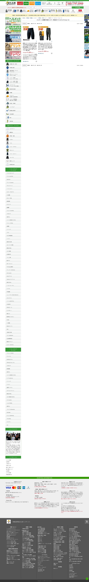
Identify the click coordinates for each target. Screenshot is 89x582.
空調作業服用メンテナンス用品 (43, 533)
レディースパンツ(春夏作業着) (27, 540)
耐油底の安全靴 (56, 548)
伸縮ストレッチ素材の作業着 (27, 545)
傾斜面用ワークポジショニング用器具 (13, 560)
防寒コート (40, 537)
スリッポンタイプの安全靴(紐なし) (60, 536)
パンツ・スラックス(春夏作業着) (28, 536)
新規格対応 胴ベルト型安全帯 (12, 551)
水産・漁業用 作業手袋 (73, 543)
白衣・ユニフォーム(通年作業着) (28, 566)
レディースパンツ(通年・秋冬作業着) (29, 559)
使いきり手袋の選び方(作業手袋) (75, 561)
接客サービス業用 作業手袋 (74, 551)
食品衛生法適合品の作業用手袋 (75, 540)
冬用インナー (44, 18)
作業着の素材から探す (42, 547)
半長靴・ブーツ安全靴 (58, 532)
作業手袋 (76, 527)
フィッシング (40, 568)
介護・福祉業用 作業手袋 (73, 549)
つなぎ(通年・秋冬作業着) (27, 554)
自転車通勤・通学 (41, 569)
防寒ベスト (40, 539)
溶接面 (55, 564)
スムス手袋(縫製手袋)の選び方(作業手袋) (75, 559)
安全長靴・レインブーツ (58, 535)
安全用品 (60, 561)
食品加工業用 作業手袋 (73, 545)
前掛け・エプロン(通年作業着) (28, 567)
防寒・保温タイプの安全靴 (58, 556)
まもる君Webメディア (73, 576)
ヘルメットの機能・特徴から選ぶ (13, 543)
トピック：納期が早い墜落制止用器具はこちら (16, 7)
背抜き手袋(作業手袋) (73, 537)
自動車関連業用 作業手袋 (73, 548)
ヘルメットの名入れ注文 (11, 545)
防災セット (56, 568)
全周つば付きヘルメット (11, 535)
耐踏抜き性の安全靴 (57, 544)
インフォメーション (76, 563)
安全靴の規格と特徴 (57, 559)
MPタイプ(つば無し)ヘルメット (12, 532)
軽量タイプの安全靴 (57, 550)
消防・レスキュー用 (10, 561)
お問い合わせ (71, 577)
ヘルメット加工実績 (10, 546)
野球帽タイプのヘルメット (11, 533)
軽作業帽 (8, 536)
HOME (23, 18)
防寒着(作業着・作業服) (41, 535)
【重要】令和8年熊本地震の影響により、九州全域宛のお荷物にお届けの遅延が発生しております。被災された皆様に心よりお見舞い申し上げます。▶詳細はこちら (44, 15)
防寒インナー (40, 541)
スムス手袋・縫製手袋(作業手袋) (75, 536)
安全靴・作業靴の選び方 (58, 558)
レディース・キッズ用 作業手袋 (75, 552)
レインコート (40, 561)
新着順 (28, 23)
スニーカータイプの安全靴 (58, 528)
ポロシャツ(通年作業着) (26, 562)
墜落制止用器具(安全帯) (13, 548)
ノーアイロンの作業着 (26, 542)
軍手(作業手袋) (72, 530)
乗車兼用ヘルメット (10, 537)
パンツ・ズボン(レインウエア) (43, 560)
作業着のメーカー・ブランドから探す (44, 544)
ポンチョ (39, 562)
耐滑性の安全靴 (56, 547)
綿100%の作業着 (41, 548)
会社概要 (70, 564)
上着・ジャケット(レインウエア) (44, 557)
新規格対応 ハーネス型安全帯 (12, 550)
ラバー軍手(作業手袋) (73, 531)
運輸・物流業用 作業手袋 (73, 547)
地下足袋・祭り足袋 (57, 533)
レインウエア (44, 554)
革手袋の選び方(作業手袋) (74, 553)
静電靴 (55, 543)
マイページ (71, 568)
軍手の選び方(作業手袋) (73, 555)
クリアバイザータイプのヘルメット (13, 530)
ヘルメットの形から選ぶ (11, 541)
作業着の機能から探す (42, 546)
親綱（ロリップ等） (10, 558)
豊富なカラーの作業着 (26, 543)
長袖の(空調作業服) (41, 529)
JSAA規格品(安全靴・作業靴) (59, 542)
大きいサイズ (40, 571)
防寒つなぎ (40, 540)
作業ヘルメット (13, 527)
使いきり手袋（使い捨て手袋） (75, 539)
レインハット (40, 565)
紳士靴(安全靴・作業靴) (58, 539)
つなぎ (39, 564)
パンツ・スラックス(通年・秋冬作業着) (29, 553)
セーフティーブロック (11, 556)
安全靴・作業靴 (60, 527)
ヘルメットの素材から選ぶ (11, 542)
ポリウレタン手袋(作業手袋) (74, 535)
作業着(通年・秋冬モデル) (26, 547)
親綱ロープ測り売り (10, 563)
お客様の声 (71, 567)
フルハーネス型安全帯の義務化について (13, 553)
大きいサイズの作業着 (42, 549)
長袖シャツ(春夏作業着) (26, 532)
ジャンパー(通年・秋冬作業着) (27, 549)
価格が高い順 (39, 23)
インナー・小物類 (37, 18)
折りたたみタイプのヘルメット (12, 539)
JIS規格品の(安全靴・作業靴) (59, 541)
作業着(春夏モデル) (25, 530)
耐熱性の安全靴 (56, 546)
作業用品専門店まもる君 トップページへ (21, 521)
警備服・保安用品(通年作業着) (28, 565)
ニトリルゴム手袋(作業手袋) (74, 532)
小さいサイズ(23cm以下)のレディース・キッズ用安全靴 (60, 555)
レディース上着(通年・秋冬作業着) (28, 558)
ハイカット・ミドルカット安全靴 (60, 531)
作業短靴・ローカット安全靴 (59, 530)
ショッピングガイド (73, 573)
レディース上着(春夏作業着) (27, 539)
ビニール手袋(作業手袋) (73, 533)
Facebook (71, 566)
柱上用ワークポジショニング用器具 (13, 555)
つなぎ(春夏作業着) (25, 538)
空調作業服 (39, 527)
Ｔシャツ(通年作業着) (26, 561)
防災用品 (60, 566)
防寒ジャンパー (41, 536)
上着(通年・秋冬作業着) (26, 548)
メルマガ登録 (71, 571)
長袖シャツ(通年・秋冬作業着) (28, 550)
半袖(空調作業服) (41, 530)
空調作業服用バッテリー (42, 532)
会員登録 (70, 570)
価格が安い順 (33, 23)
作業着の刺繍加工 (25, 528)
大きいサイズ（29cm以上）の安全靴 (60, 552)
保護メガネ (56, 563)
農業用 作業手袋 (72, 544)
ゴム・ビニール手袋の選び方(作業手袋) (76, 557)
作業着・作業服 (29, 18)
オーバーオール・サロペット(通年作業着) (29, 556)
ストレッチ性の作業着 (42, 552)
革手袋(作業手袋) (72, 528)
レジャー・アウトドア (42, 567)
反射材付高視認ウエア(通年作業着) (28, 563)
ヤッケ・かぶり (41, 558)
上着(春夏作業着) (25, 531)
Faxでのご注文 (72, 574)
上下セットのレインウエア (43, 556)
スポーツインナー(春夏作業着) (28, 535)
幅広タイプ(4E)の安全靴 (58, 551)
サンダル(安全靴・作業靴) (58, 537)
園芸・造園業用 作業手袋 (73, 541)
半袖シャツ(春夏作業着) (26, 534)
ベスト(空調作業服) (41, 528)
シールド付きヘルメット (11, 528)
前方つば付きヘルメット (11, 531)
